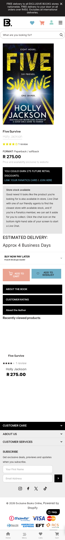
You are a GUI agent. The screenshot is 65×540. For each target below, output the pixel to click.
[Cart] (42, 23)
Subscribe (58, 478)
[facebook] (28, 488)
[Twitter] (36, 488)
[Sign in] (51, 22)
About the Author (16, 310)
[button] (60, 22)
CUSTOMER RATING (17, 299)
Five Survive (16, 355)
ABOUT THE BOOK (16, 289)
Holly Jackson (12, 136)
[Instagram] (20, 488)
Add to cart (18, 275)
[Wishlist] (32, 23)
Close (61, 4)
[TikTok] (45, 488)
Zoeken (61, 35)
